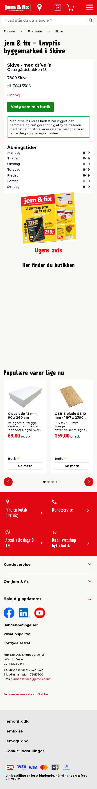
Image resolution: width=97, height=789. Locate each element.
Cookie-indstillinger (24, 751)
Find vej (13, 95)
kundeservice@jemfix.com (31, 679)
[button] (44, 482)
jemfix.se (14, 731)
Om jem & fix (16, 582)
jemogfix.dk (16, 721)
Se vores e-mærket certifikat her (26, 694)
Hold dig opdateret (22, 599)
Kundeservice (17, 564)
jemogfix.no (16, 741)
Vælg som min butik (30, 107)
